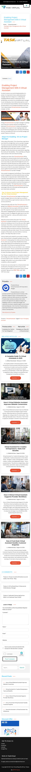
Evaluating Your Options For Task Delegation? (8, 329)
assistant (3, 240)
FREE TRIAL (17, 270)
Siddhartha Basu (12, 407)
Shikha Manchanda (11, 360)
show (9, 78)
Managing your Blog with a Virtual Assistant (22, 329)
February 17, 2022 (21, 360)
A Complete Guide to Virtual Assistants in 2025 (15, 357)
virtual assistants (9, 122)
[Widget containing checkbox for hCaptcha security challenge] (13, 654)
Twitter (3, 743)
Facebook (3, 745)
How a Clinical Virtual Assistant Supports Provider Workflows (15, 496)
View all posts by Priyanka (8, 312)
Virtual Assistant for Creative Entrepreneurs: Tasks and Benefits (15, 449)
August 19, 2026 (21, 499)
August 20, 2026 (21, 453)
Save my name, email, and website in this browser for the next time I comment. (14, 647)
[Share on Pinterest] (28, 73)
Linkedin (3, 747)
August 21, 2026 (21, 407)
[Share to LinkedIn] (24, 73)
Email (4, 633)
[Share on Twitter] (20, 73)
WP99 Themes (16, 769)
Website (5, 640)
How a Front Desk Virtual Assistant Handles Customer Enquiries (15, 543)
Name (4, 626)
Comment (5, 612)
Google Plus (4, 749)
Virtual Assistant (6, 56)
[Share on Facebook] (17, 73)
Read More (14, 378)
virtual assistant (16, 107)
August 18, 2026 (21, 547)
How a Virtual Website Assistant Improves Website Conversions (15, 403)
